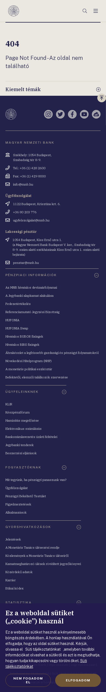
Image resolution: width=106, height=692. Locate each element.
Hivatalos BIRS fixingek (22, 344)
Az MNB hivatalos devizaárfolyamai (31, 287)
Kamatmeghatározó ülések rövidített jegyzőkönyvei (43, 564)
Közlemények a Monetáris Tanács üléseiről (36, 556)
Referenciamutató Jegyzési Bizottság (32, 312)
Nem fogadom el (28, 680)
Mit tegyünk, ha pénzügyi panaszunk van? (35, 480)
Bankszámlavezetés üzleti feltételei (31, 437)
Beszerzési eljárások (21, 453)
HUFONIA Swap (16, 328)
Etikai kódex (14, 588)
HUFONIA (12, 320)
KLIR (8, 404)
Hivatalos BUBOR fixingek (24, 336)
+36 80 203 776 (24, 212)
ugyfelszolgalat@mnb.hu (31, 220)
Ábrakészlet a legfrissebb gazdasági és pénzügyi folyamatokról (52, 353)
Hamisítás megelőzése (22, 420)
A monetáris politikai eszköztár (28, 369)
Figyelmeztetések (18, 504)
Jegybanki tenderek (19, 445)
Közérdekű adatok (19, 572)
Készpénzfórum (17, 412)
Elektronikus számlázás (23, 429)
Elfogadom (78, 680)
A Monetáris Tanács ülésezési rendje (32, 547)
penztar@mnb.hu (26, 263)
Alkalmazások (16, 512)
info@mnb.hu (23, 184)
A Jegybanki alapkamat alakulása (29, 296)
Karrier (10, 580)
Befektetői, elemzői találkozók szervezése (36, 377)
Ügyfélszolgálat (16, 488)
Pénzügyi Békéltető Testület (25, 496)
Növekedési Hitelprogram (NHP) (28, 361)
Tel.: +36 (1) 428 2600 (29, 168)
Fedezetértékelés (18, 304)
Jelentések (13, 539)
